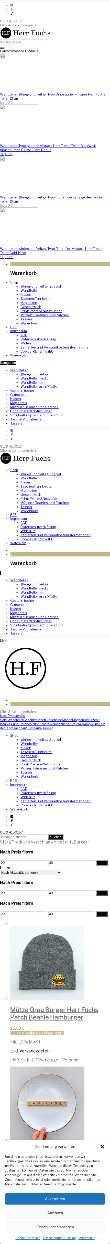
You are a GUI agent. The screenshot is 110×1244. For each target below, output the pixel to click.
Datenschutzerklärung (59, 1238)
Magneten (18, 403)
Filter (102, 863)
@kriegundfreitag (34, 374)
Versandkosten (34, 1051)
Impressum (87, 1238)
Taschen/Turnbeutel (26, 419)
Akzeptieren (55, 1199)
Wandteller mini (32, 382)
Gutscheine (19, 395)
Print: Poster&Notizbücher (31, 411)
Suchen (55, 837)
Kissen (15, 399)
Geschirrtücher (22, 390)
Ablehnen (55, 1213)
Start (5, 842)
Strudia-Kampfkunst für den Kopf (36, 415)
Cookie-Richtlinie (28, 1238)
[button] (102, 1146)
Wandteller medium (35, 378)
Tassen (16, 423)
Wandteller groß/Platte (38, 386)
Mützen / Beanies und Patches (34, 407)
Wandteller (19, 370)
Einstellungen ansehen (55, 1227)
